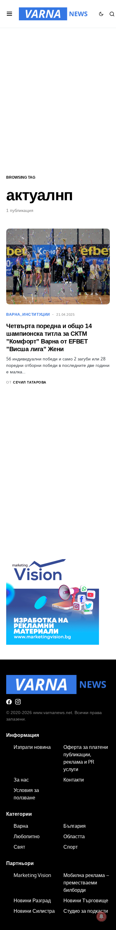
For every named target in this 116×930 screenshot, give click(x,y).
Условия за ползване (26, 794)
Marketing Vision (32, 875)
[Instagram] (18, 702)
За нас (21, 780)
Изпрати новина (32, 747)
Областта (74, 836)
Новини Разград (32, 900)
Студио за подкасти (85, 911)
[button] (9, 14)
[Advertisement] (58, 100)
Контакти (73, 780)
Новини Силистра (34, 911)
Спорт (70, 847)
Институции (36, 314)
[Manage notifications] (101, 916)
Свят (19, 847)
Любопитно (27, 836)
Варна (13, 314)
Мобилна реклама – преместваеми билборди (86, 882)
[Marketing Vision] (52, 598)
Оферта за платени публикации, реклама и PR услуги (85, 758)
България (74, 826)
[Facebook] (9, 702)
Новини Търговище (85, 900)
